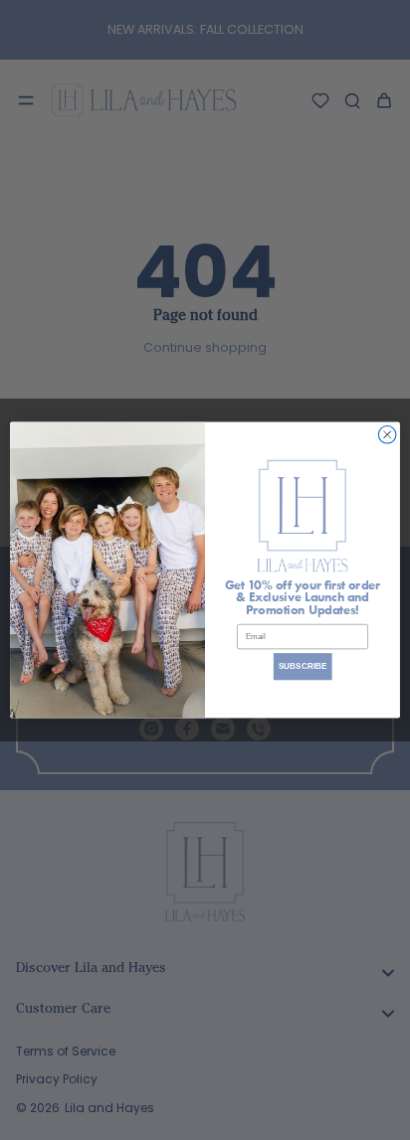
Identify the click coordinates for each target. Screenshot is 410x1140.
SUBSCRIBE (303, 666)
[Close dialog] (387, 435)
